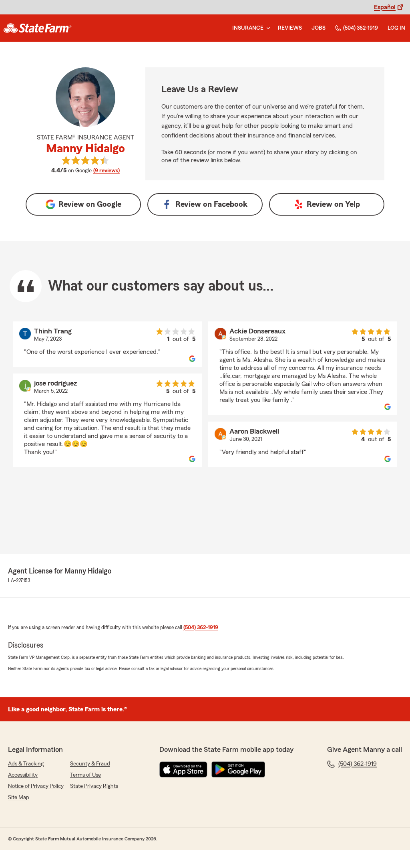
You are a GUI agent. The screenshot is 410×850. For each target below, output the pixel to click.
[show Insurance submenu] (266, 28)
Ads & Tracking (26, 764)
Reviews (290, 28)
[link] (37, 28)
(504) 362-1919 (360, 28)
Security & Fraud (90, 764)
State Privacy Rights (94, 786)
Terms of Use (85, 775)
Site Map (18, 797)
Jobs (319, 28)
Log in (396, 28)
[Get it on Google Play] (238, 769)
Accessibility (23, 775)
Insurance (247, 28)
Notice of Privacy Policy (36, 786)
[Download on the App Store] (183, 769)
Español (385, 7)
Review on (89, 204)
